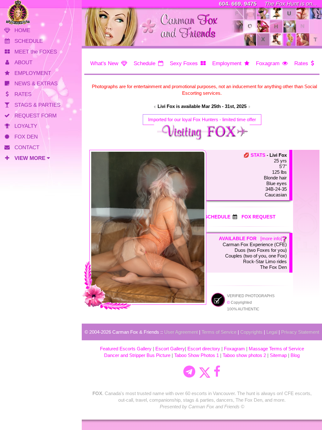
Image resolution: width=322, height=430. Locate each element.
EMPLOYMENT (32, 73)
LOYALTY (25, 126)
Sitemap (278, 355)
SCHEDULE (28, 41)
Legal (271, 332)
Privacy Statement (300, 332)
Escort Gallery (170, 348)
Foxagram (268, 63)
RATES (22, 94)
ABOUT (23, 62)
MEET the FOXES (35, 52)
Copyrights (251, 332)
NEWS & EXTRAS (36, 84)
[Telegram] (189, 371)
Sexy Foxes (184, 63)
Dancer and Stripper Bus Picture (137, 355)
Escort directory (203, 348)
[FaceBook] (217, 371)
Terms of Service (219, 332)
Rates (301, 63)
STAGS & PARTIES (37, 105)
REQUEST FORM (35, 116)
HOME (22, 30)
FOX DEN (26, 137)
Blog (295, 355)
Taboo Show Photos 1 (196, 355)
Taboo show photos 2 (244, 355)
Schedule (144, 63)
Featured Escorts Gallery (126, 348)
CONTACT (26, 147)
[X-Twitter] (204, 371)
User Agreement (181, 332)
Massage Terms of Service (276, 348)
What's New (104, 63)
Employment (227, 63)
